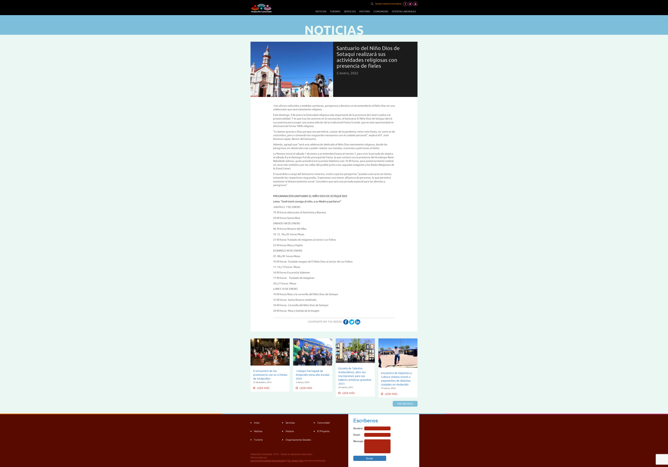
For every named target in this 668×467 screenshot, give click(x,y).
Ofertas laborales (404, 11)
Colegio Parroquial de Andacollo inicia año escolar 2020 (312, 374)
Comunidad (380, 11)
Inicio (256, 422)
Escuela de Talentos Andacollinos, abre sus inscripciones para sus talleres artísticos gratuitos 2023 (354, 376)
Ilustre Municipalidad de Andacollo (267, 460)
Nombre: (358, 428)
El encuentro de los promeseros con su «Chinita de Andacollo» (270, 374)
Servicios (350, 11)
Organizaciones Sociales (298, 439)
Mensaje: (358, 441)
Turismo (335, 11)
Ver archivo (405, 403)
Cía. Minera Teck (296, 460)
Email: (357, 434)
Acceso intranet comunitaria (388, 3)
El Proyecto (323, 431)
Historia (364, 11)
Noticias (321, 11)
